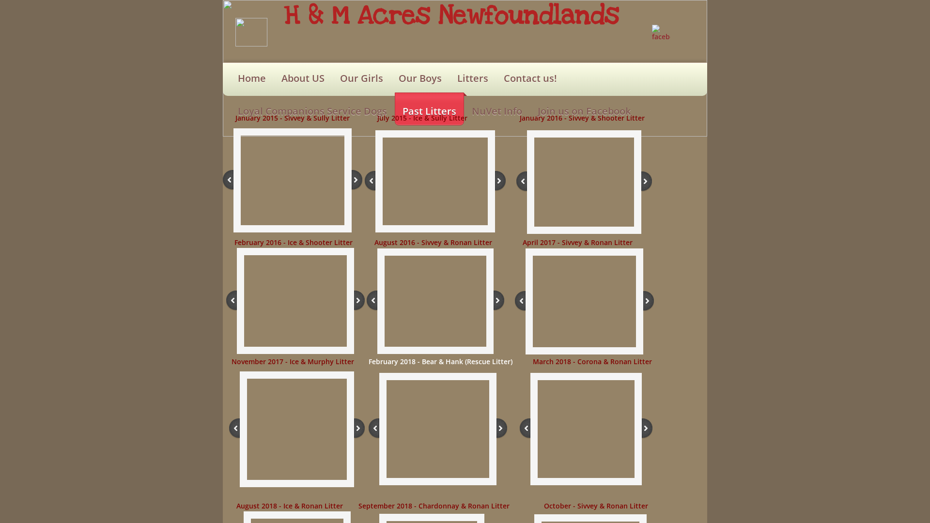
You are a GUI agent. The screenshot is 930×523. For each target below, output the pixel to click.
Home (252, 78)
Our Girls (361, 78)
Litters (472, 78)
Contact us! (530, 78)
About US (303, 78)
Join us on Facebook (584, 111)
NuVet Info (497, 111)
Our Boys (420, 78)
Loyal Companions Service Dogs (312, 111)
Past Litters (429, 111)
